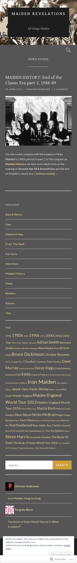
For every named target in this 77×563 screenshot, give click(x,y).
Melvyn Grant (63, 408)
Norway (9, 420)
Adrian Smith (48, 342)
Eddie (26, 374)
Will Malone (50, 448)
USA (37, 448)
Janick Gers (20, 389)
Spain (66, 431)
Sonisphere (57, 430)
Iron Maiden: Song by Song (24, 498)
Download (10, 375)
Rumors (10, 303)
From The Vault (14, 244)
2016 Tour (16, 343)
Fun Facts (11, 254)
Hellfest (23, 383)
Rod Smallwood (20, 425)
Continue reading (46, 173)
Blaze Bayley (45, 348)
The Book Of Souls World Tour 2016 (35, 442)
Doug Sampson (63, 368)
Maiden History (15, 273)
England (36, 374)
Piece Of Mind (42, 420)
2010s (58, 335)
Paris (16, 420)
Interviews (11, 263)
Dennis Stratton (26, 368)
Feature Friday (14, 234)
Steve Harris (17, 436)
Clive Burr (29, 361)
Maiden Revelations (38, 13)
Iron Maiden (42, 382)
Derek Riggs (44, 368)
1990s (34, 335)
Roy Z (50, 425)
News (9, 283)
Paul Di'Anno (27, 420)
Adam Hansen (29, 342)
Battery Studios (22, 348)
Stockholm (35, 437)
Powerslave (55, 420)
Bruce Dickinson (28, 354)
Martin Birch (46, 408)
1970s (8, 335)
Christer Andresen (38, 89)
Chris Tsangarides (14, 362)
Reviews (10, 293)
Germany (66, 374)
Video (41, 448)
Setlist (57, 425)
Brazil (56, 348)
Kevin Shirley (39, 389)
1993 (42, 336)
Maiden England (22, 395)
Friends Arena (54, 375)
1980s (17, 335)
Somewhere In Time (39, 430)
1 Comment (61, 89)
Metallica (10, 415)
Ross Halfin (39, 425)
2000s (50, 336)
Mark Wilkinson (28, 409)
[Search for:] (38, 465)
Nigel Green (63, 414)
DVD (18, 374)
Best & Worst (13, 214)
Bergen (34, 348)
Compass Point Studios (49, 361)
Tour (8, 313)
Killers (52, 389)
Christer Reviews (56, 355)
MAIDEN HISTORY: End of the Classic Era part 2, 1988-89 (33, 80)
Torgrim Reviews (26, 448)
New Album (23, 415)
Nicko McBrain (44, 414)
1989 (26, 336)
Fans (8, 224)
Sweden (46, 437)
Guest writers (12, 383)
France (43, 374)
